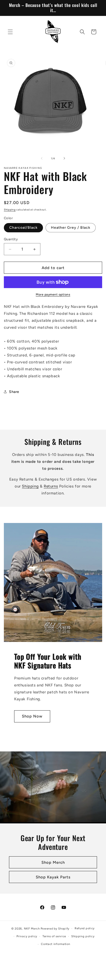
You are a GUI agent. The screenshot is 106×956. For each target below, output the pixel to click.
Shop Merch (53, 862)
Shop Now (32, 716)
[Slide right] (64, 158)
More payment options (53, 294)
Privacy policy (26, 936)
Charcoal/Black (23, 227)
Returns (51, 486)
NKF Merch (32, 928)
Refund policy (85, 928)
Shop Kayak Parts (53, 877)
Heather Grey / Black (70, 227)
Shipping (10, 209)
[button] (10, 32)
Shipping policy (83, 936)
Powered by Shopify (55, 928)
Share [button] (14, 392)
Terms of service (54, 936)
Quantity (11, 239)
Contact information (55, 944)
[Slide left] (41, 158)
